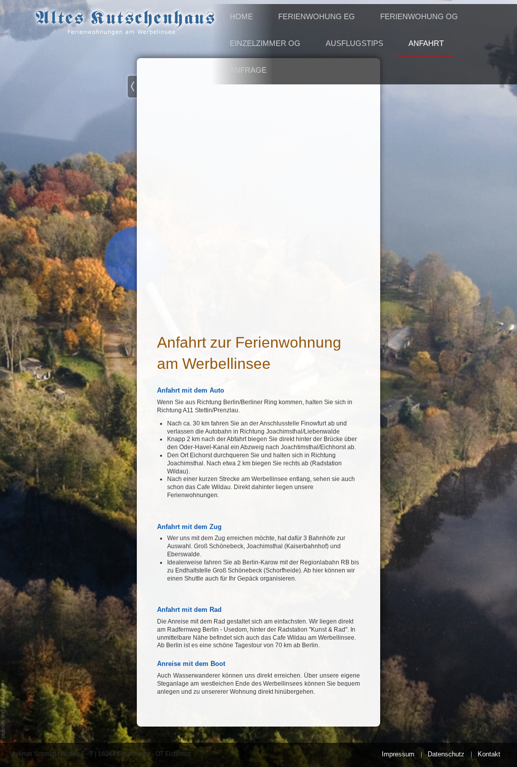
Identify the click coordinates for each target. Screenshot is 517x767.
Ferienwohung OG (419, 16)
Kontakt (489, 754)
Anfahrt (426, 43)
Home (241, 16)
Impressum (398, 754)
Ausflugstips (354, 43)
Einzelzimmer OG (265, 43)
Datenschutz (446, 754)
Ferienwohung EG (316, 16)
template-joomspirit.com (4, 709)
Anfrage (248, 70)
